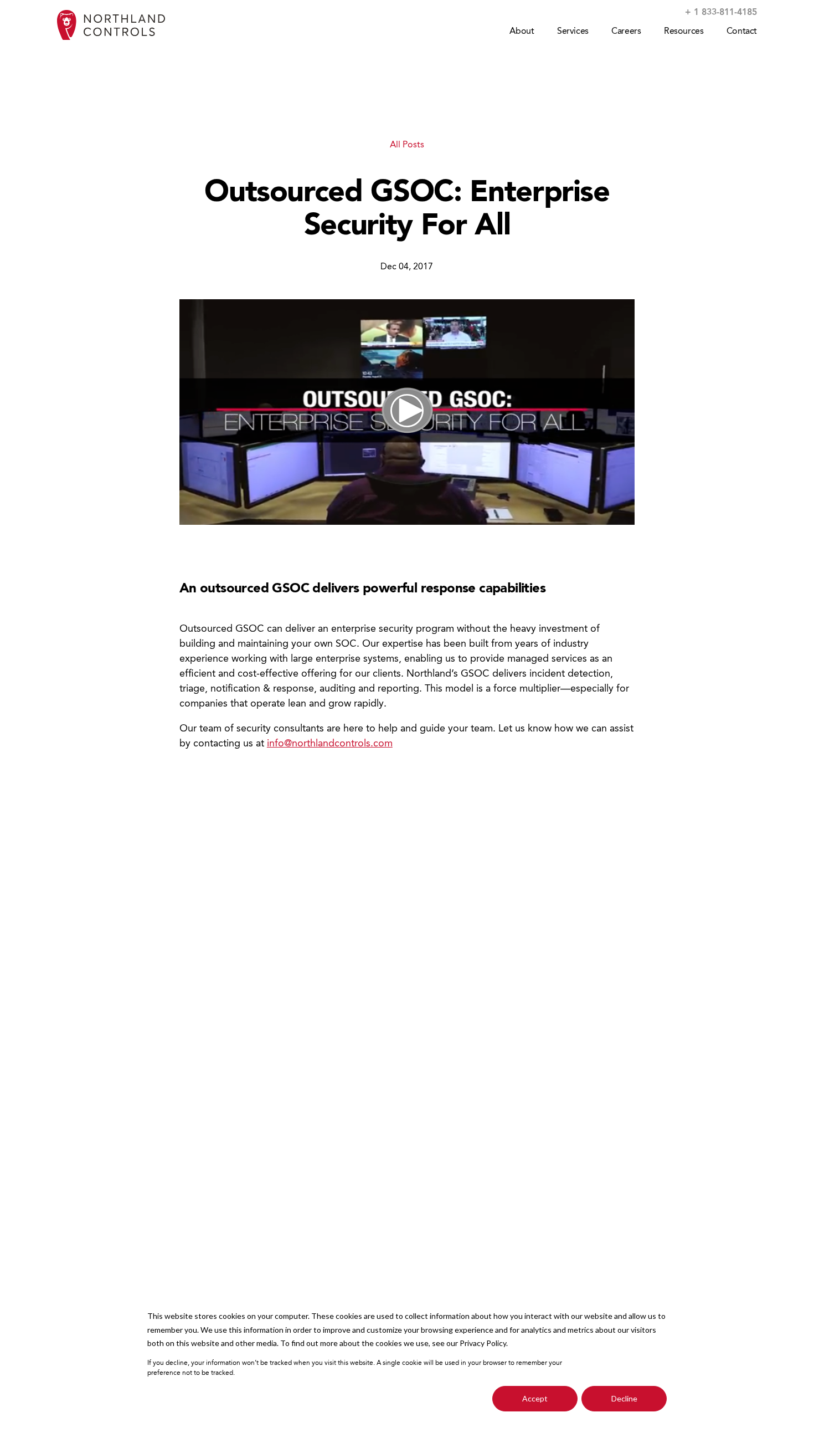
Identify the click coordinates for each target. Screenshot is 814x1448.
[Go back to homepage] (111, 25)
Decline (624, 1398)
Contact (742, 31)
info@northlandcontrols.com (330, 744)
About (521, 31)
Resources (683, 31)
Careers (626, 31)
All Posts (407, 145)
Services (573, 31)
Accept (535, 1398)
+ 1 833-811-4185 (721, 12)
